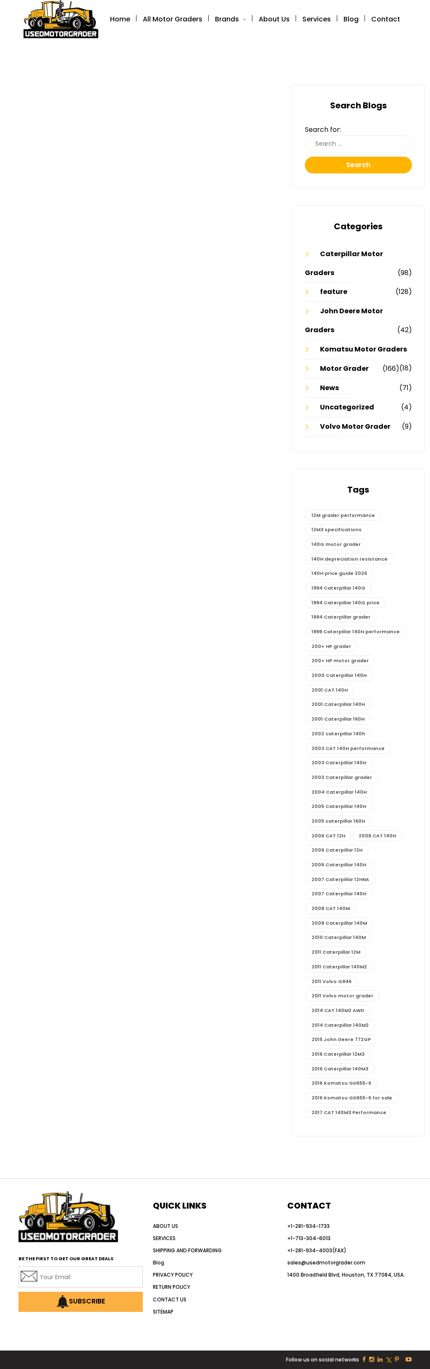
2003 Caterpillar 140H (339, 762)
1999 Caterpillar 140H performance (356, 631)
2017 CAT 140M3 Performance (349, 1112)
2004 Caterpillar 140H (339, 792)
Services (316, 19)
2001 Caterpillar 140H (338, 704)
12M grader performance (343, 515)
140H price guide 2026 (339, 573)
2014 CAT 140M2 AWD (338, 1010)
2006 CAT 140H (377, 835)
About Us (274, 19)
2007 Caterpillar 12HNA (340, 879)
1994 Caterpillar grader (341, 617)
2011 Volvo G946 (331, 981)
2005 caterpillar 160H (338, 821)
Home (120, 19)
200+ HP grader (331, 646)
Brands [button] (228, 19)
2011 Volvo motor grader (342, 995)
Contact (385, 19)
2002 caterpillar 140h (338, 733)
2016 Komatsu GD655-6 (341, 1083)
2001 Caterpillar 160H (338, 719)
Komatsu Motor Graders (363, 349)
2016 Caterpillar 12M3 (338, 1054)
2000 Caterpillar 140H (339, 675)
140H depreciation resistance (350, 559)
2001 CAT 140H (330, 690)
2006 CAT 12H (328, 835)
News (329, 388)
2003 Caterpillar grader (342, 777)
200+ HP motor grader (340, 660)
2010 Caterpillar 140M (339, 937)
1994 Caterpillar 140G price (346, 602)
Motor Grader (344, 368)
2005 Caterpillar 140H (339, 806)
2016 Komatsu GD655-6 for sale (352, 1097)
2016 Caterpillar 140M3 (340, 1068)
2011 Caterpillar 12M (336, 952)
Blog (351, 19)
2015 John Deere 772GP (341, 1039)
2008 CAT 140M (331, 908)
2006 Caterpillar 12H (337, 850)
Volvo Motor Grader (355, 426)
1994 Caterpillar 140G (338, 588)
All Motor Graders (172, 19)
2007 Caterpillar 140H (339, 893)
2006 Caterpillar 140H (339, 864)
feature (333, 291)
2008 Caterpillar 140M (339, 923)
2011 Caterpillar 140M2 (339, 966)
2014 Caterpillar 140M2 (340, 1025)
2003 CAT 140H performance (348, 748)
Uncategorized (347, 407)
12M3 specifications (337, 529)
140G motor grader (336, 544)
